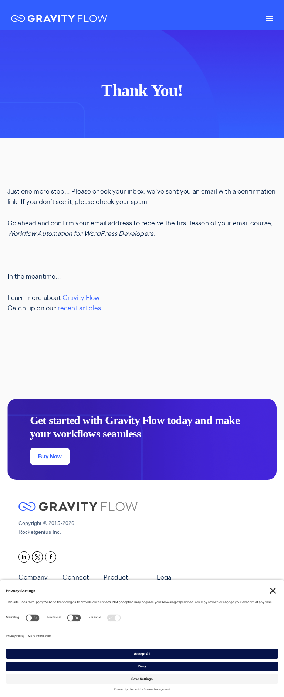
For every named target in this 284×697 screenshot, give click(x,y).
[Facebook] (51, 557)
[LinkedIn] (25, 557)
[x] (38, 557)
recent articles (79, 309)
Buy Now (50, 456)
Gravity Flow (59, 19)
